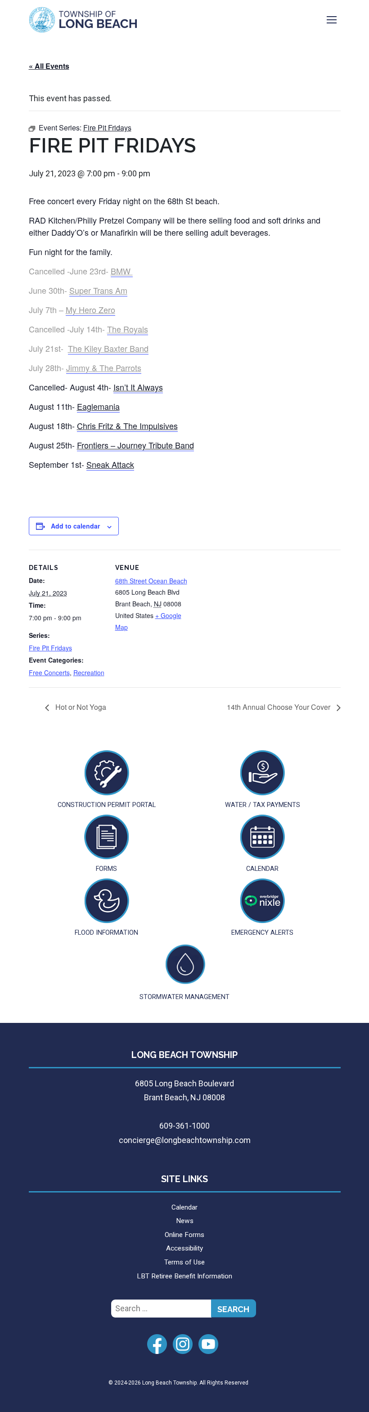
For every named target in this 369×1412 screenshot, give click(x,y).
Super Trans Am (98, 290)
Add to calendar (75, 525)
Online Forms (184, 1235)
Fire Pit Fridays (50, 647)
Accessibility (184, 1248)
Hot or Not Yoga (80, 707)
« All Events (49, 66)
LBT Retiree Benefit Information (184, 1276)
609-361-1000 (184, 1125)
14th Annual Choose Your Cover (279, 707)
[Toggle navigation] (332, 19)
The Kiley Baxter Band (108, 348)
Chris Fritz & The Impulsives (127, 425)
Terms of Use (184, 1262)
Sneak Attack (110, 464)
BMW (122, 271)
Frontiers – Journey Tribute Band (135, 445)
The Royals (127, 329)
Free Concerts (49, 672)
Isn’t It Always (138, 387)
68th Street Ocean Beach (151, 580)
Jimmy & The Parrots (103, 367)
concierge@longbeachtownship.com (185, 1140)
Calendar (184, 1207)
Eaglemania (98, 406)
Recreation (88, 672)
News (185, 1221)
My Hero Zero (90, 309)
